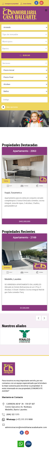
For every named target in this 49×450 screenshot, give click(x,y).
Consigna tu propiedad (11, 4)
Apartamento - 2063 (24, 151)
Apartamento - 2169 (24, 237)
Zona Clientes (27, 4)
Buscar (26, 55)
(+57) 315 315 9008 (19, 419)
